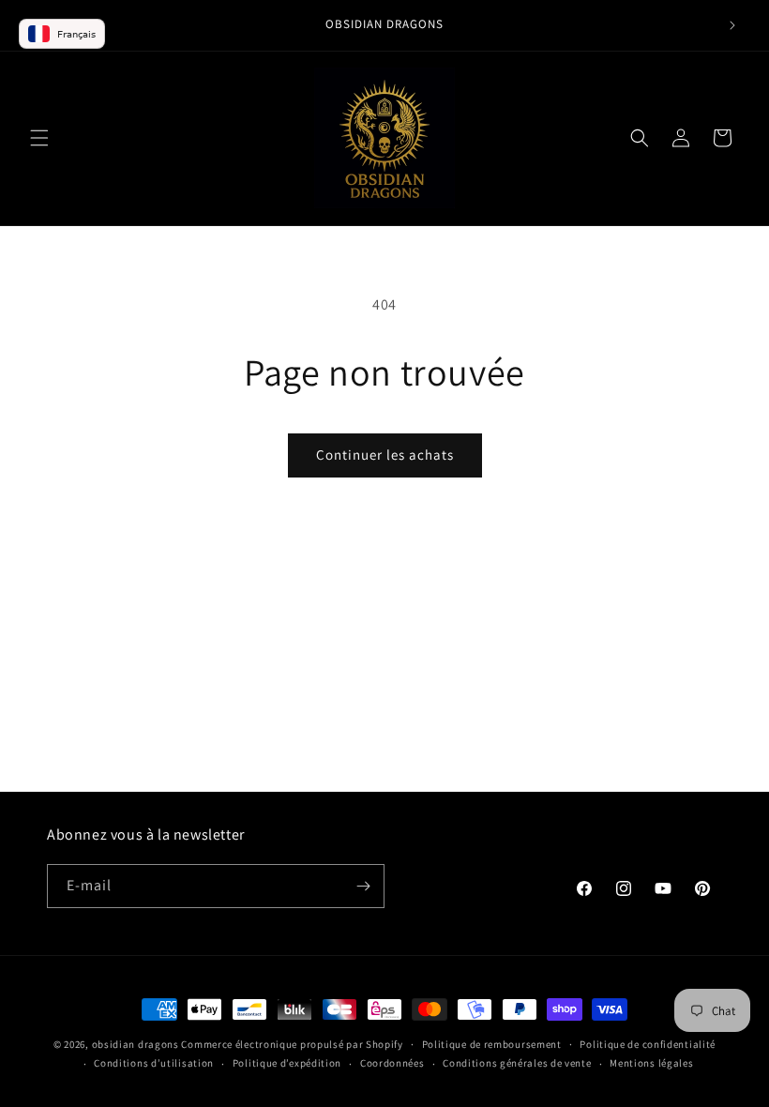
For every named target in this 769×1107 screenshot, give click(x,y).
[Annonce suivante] (732, 25)
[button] (39, 138)
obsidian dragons (135, 1044)
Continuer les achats (385, 454)
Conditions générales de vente (517, 1062)
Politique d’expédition (287, 1062)
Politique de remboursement (492, 1044)
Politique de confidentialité (648, 1044)
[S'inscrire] (363, 886)
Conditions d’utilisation (154, 1062)
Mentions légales (651, 1062)
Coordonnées (392, 1062)
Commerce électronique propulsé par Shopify (291, 1044)
